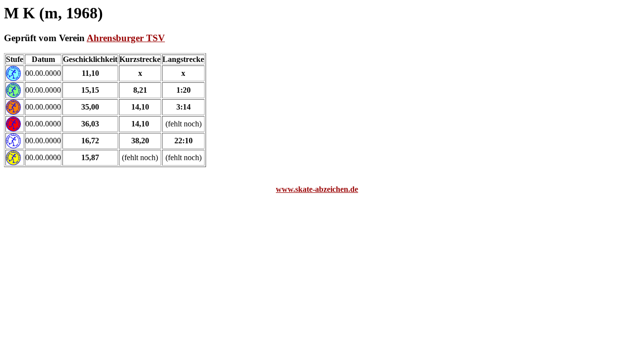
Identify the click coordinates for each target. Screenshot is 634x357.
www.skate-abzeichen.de (317, 189)
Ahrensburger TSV (126, 38)
